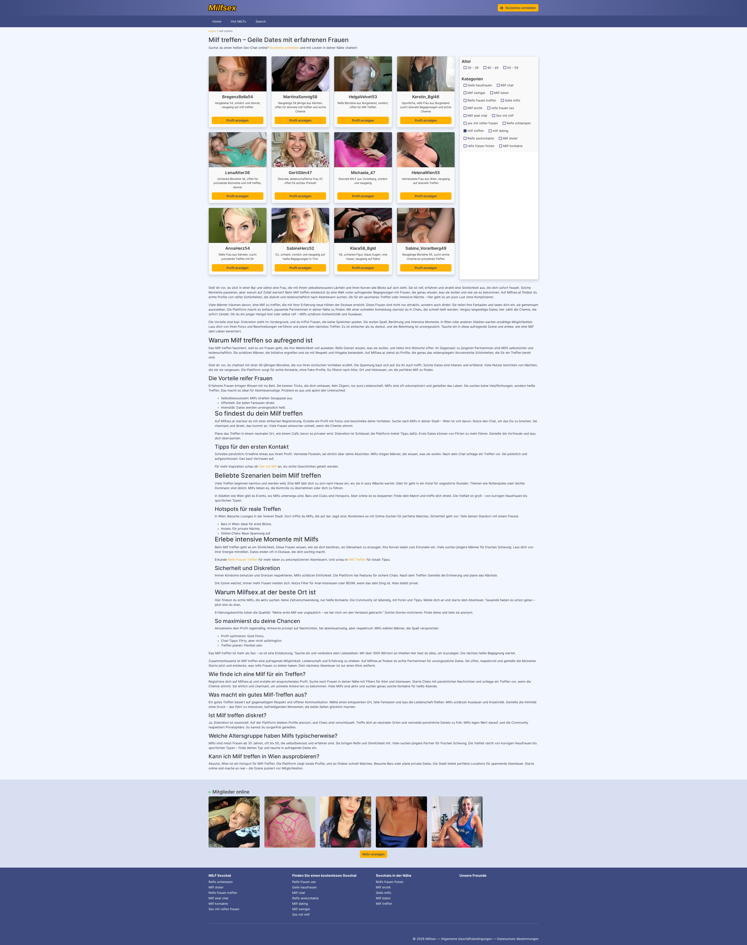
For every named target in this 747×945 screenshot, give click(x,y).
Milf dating (300, 904)
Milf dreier (510, 138)
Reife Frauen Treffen (243, 559)
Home (216, 21)
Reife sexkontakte (480, 138)
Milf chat (507, 85)
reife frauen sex (502, 108)
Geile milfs (512, 100)
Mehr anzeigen (373, 854)
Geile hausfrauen (479, 85)
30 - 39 (473, 68)
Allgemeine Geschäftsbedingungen (466, 939)
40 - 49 (492, 68)
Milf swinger (476, 93)
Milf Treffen (357, 559)
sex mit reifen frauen (482, 123)
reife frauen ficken (480, 146)
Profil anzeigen (237, 120)
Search (261, 21)
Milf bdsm (501, 93)
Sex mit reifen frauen (224, 909)
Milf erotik (474, 108)
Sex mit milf (505, 115)
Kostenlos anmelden (284, 48)
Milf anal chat (477, 115)
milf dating (500, 131)
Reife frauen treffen (481, 100)
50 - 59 (512, 68)
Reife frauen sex (304, 882)
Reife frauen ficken (389, 882)
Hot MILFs (238, 21)
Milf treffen (384, 904)
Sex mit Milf (268, 466)
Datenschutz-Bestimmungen (517, 939)
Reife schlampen (519, 123)
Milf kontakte (513, 146)
